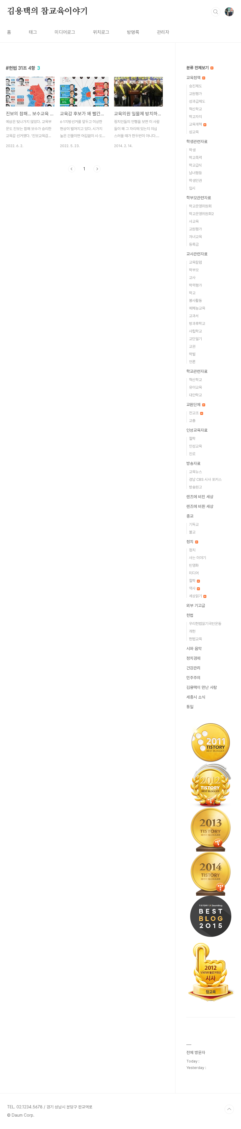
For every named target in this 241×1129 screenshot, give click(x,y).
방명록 (133, 32)
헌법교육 (195, 639)
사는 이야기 (197, 558)
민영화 (194, 565)
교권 (192, 346)
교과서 (194, 316)
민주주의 (193, 677)
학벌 (192, 354)
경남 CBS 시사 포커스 (205, 479)
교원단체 (194, 404)
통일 (189, 706)
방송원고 (195, 487)
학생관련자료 (196, 141)
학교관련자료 (196, 371)
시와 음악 (194, 648)
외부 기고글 (195, 605)
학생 (192, 150)
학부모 (194, 270)
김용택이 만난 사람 (201, 687)
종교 (189, 516)
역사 (192, 588)
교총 (192, 420)
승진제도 (195, 86)
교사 (192, 277)
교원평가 (195, 94)
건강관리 (193, 668)
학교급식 (195, 165)
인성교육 (195, 446)
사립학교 (195, 331)
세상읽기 (196, 596)
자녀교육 (195, 237)
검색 (215, 11)
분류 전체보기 (198, 67)
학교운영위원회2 (201, 214)
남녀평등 (195, 173)
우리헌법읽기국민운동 (205, 623)
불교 (192, 532)
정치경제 (193, 658)
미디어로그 (65, 32)
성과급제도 (197, 101)
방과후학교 (197, 323)
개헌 (192, 631)
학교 (192, 293)
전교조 (194, 413)
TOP (229, 1109)
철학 (192, 438)
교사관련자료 (196, 254)
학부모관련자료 (198, 197)
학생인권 (195, 180)
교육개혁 (196, 124)
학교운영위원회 (200, 206)
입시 (192, 188)
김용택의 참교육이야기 (47, 11)
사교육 (194, 221)
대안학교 (195, 395)
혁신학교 (195, 109)
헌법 (189, 615)
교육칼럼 (195, 262)
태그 (33, 32)
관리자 (163, 32)
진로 (192, 454)
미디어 (194, 573)
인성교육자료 (196, 430)
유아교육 (195, 387)
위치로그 (101, 32)
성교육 (194, 132)
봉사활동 (195, 300)
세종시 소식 (195, 697)
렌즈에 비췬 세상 (199, 506)
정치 (190, 541)
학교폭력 (195, 157)
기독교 (194, 524)
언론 (192, 362)
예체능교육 (197, 308)
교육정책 (194, 77)
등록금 (194, 244)
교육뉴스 (195, 472)
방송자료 (193, 463)
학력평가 (195, 285)
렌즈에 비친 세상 (199, 496)
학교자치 (195, 116)
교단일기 (195, 339)
